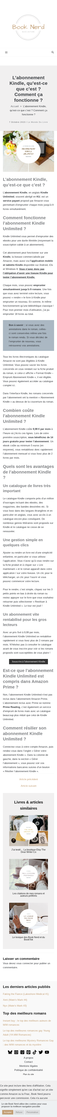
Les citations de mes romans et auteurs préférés (29, 894)
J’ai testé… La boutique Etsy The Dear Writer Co (28, 850)
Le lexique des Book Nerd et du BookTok (28, 938)
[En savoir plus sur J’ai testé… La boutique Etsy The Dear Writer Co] (28, 830)
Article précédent (28, 779)
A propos (28, 1057)
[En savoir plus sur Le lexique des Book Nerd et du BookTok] (28, 918)
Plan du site (28, 1074)
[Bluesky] (10, 1052)
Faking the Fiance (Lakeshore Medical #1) (26, 994)
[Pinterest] (28, 1052)
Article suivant (28, 786)
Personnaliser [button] (32, 1112)
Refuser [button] (19, 1112)
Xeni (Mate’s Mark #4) (15, 999)
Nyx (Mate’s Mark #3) (15, 1005)
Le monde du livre (38, 122)
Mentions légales (28, 1066)
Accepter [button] (8, 1112)
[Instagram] (16, 1052)
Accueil (15, 106)
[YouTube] (47, 1052)
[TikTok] (34, 1052)
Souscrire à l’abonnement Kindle (28, 661)
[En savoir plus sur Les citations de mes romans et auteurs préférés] (28, 874)
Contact (28, 1062)
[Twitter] (41, 1052)
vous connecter (24, 963)
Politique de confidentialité (28, 1070)
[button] (52, 52)
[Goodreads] (22, 1052)
